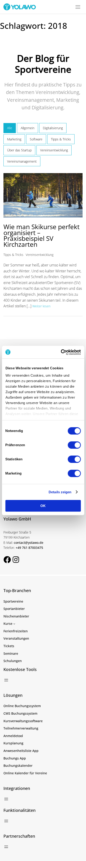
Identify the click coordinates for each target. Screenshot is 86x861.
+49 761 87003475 (29, 547)
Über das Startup (19, 150)
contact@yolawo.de (28, 542)
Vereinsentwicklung (54, 150)
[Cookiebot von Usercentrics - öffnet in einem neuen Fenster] (61, 352)
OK (43, 506)
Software (36, 139)
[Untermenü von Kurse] (14, 624)
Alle (9, 128)
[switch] (74, 445)
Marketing (14, 139)
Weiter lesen (41, 306)
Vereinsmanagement (22, 161)
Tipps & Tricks (61, 139)
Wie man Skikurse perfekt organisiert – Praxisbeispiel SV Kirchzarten (41, 235)
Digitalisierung (53, 128)
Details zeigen (60, 492)
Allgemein (27, 128)
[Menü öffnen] (6, 680)
